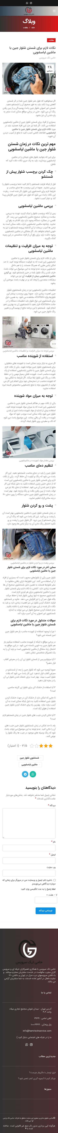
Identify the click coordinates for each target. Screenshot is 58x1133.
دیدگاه (52, 805)
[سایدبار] (54, 344)
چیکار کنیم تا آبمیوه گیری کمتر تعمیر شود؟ (37, 1078)
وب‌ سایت (51, 867)
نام (53, 842)
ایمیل (52, 854)
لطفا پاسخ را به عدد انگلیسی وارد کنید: (38, 889)
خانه (33, 28)
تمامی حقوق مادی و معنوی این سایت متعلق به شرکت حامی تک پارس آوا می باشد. (28, 1119)
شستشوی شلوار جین (29, 758)
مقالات (25, 27)
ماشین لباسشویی (29, 764)
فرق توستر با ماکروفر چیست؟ (42, 1072)
